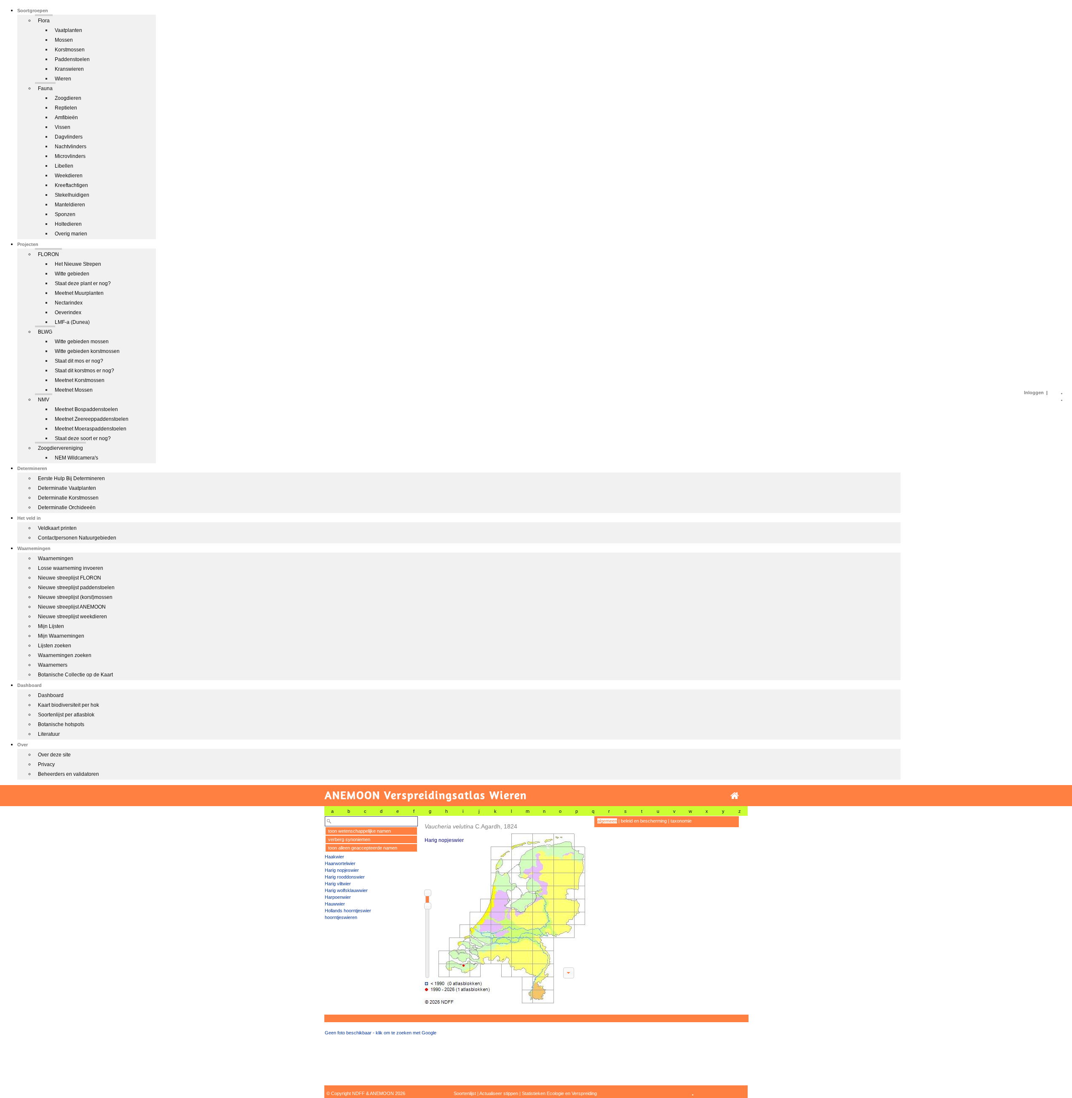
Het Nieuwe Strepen (78, 264)
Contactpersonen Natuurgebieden (77, 538)
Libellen (64, 166)
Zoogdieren (68, 98)
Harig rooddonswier (345, 876)
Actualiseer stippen (498, 1093)
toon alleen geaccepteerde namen (362, 847)
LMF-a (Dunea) (72, 322)
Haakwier (334, 856)
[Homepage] (734, 796)
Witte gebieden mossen (82, 342)
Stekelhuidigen (72, 195)
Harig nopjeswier (342, 870)
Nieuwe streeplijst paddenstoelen (76, 587)
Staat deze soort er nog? (83, 438)
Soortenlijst (465, 1093)
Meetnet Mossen (74, 390)
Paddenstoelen (72, 59)
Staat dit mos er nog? (79, 361)
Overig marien (71, 234)
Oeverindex (68, 312)
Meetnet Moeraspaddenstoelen (90, 429)
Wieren (63, 79)
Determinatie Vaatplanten (67, 488)
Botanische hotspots (61, 724)
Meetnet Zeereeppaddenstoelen (91, 419)
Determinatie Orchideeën (67, 507)
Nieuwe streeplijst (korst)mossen (75, 597)
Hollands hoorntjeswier (348, 910)
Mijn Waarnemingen (61, 636)
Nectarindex (69, 303)
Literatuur (49, 734)
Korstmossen (70, 50)
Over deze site (54, 755)
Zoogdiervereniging (60, 448)
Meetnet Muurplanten (79, 293)
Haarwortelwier (340, 863)
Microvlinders (70, 156)
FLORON (48, 254)
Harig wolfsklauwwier (346, 890)
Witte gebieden (72, 274)
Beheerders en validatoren (68, 774)
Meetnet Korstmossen (79, 380)
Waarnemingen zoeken (64, 655)
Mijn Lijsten (51, 626)
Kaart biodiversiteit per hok (68, 705)
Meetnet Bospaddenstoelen (86, 409)
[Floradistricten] (503, 910)
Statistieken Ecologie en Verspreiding (559, 1093)
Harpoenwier (338, 897)
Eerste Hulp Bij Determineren (71, 478)
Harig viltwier (338, 883)
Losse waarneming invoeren (70, 568)
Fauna (45, 88)
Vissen (62, 127)
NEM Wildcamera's (76, 458)
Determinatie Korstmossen (68, 498)
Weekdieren (69, 176)
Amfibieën (66, 117)
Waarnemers (52, 665)
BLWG (45, 332)
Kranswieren (69, 69)
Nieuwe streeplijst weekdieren (72, 617)
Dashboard (51, 695)
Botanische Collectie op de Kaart (75, 675)
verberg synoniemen (349, 839)
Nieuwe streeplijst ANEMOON (72, 607)
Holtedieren (68, 224)
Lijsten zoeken (54, 646)
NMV (43, 400)
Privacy (46, 764)
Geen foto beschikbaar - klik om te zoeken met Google (380, 1032)
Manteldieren (70, 205)
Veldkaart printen (57, 528)
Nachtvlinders (70, 147)
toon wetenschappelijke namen (359, 831)
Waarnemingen (55, 558)
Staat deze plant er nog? (83, 283)
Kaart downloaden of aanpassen (568, 972)
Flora (44, 21)
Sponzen (65, 214)
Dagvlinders (69, 137)
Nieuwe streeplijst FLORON (69, 578)
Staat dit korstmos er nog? (84, 371)
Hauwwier (335, 903)
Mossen (64, 40)
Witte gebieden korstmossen (87, 351)
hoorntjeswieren (341, 917)
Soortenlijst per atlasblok (66, 715)
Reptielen (66, 108)
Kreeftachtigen (71, 185)
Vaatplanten (68, 30)
